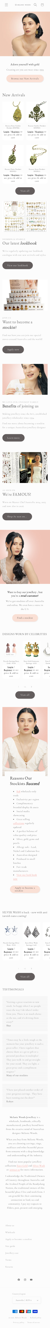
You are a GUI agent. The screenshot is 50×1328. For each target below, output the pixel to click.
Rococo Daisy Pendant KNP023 (13, 170)
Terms (8, 1259)
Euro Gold (22, 1165)
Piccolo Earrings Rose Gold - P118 (11, 662)
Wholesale (10, 1232)
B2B (18, 791)
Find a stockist (25, 617)
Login (6, 131)
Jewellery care (12, 1253)
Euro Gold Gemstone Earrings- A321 (31, 662)
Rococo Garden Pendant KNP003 (37, 127)
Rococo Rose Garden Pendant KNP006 (13, 127)
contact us (15, 1169)
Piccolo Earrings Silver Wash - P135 (11, 944)
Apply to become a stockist (25, 889)
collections (18, 823)
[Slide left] (18, 687)
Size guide (10, 1246)
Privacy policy (18, 1322)
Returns (9, 1266)
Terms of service (33, 1322)
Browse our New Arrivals (25, 78)
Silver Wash (39, 1165)
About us (9, 1225)
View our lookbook (17, 265)
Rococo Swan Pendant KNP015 (37, 170)
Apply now (13, 349)
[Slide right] (31, 687)
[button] (6, 4)
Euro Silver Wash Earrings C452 (31, 944)
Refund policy (35, 1318)
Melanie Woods (21, 1318)
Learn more (13, 437)
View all (25, 190)
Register (15, 131)
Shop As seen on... (17, 516)
